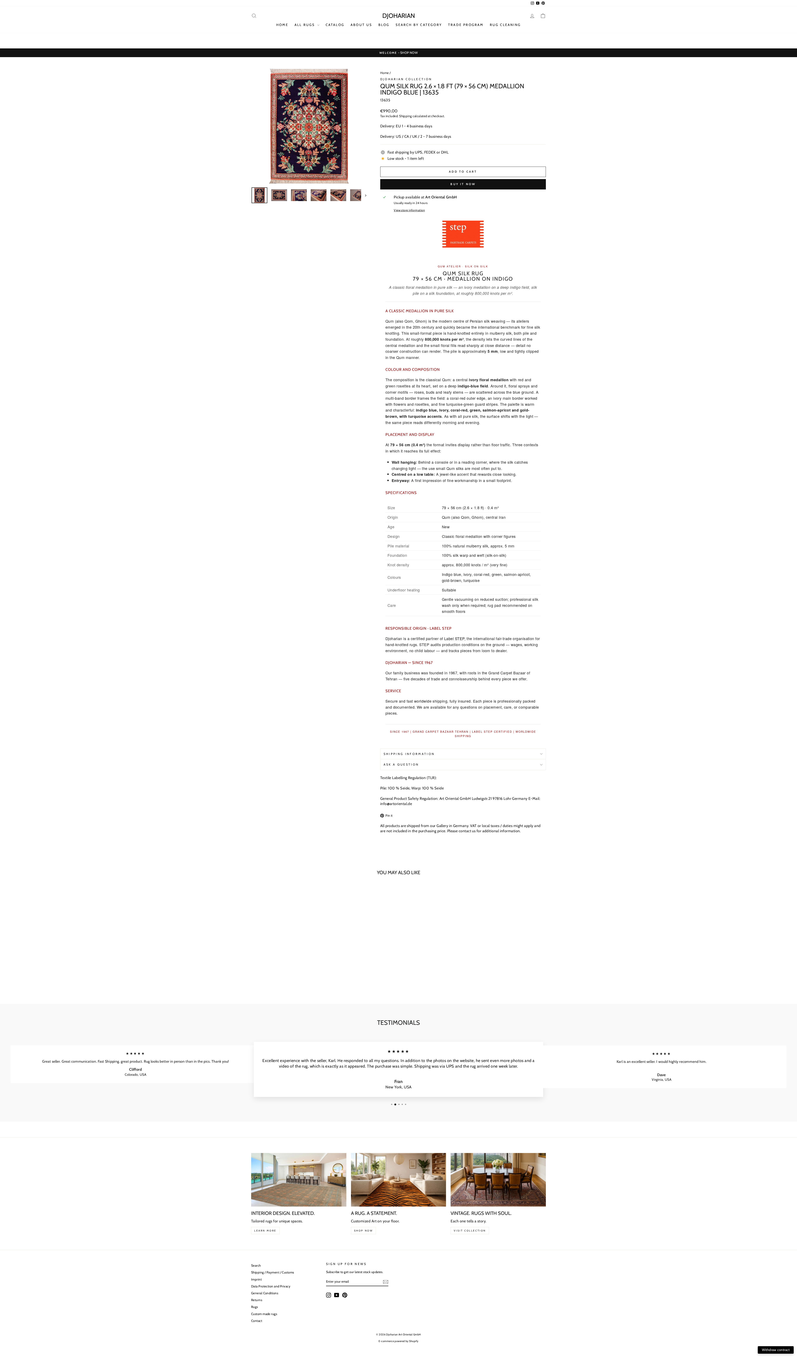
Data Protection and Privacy (270, 1286)
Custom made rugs (264, 1314)
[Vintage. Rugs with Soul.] (498, 1180)
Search (256, 1265)
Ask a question (401, 764)
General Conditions (264, 1293)
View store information (409, 210)
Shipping (405, 116)
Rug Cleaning (505, 25)
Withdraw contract (776, 1350)
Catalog (335, 25)
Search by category (419, 25)
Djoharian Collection (406, 79)
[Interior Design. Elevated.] (298, 1180)
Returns (256, 1300)
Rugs (254, 1307)
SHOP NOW (363, 1230)
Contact (256, 1321)
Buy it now (463, 184)
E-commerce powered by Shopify (398, 1341)
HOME (282, 25)
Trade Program (466, 25)
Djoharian (398, 16)
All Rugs (305, 25)
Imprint (256, 1279)
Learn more (265, 1230)
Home (384, 73)
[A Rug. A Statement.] (398, 1180)
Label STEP (454, 638)
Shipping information (409, 754)
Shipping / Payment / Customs (272, 1272)
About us (361, 25)
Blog (384, 25)
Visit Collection (470, 1230)
